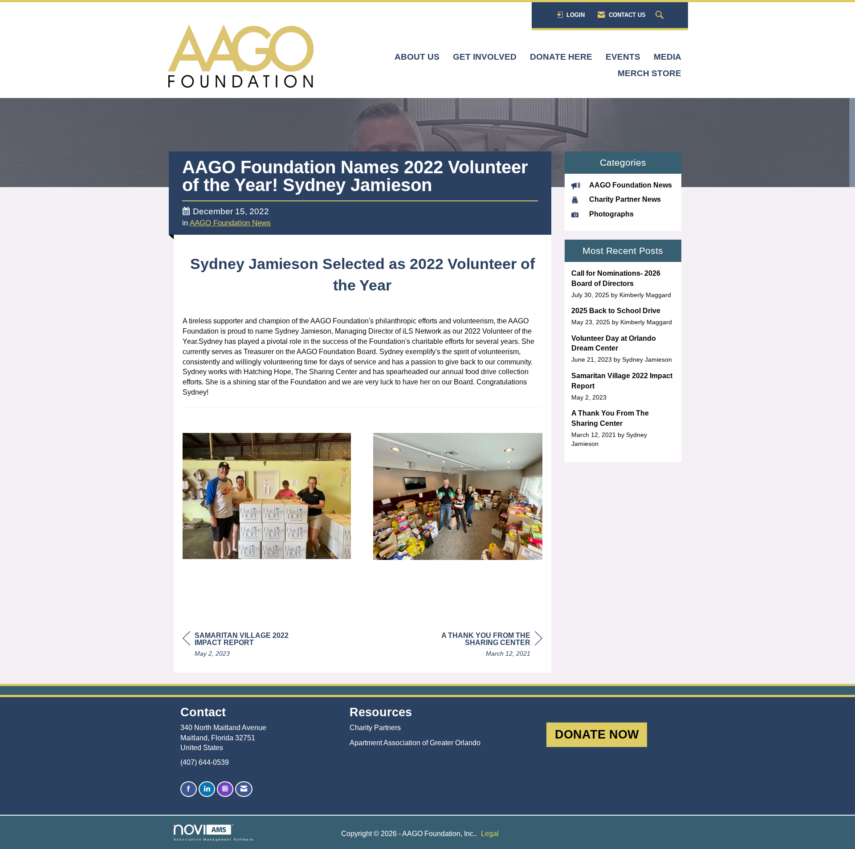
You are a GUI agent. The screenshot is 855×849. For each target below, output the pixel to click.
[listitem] (623, 284)
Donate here (561, 56)
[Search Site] (661, 15)
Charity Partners (375, 727)
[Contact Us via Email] (243, 789)
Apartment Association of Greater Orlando (415, 743)
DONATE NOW (597, 734)
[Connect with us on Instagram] (225, 789)
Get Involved (485, 56)
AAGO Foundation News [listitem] (630, 185)
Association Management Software (214, 839)
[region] (475, 646)
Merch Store (649, 73)
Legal (490, 833)
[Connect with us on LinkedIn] (207, 789)
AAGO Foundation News (230, 223)
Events (623, 56)
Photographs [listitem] (611, 214)
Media (667, 56)
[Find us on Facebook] (188, 789)
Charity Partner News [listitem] (625, 199)
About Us (417, 56)
